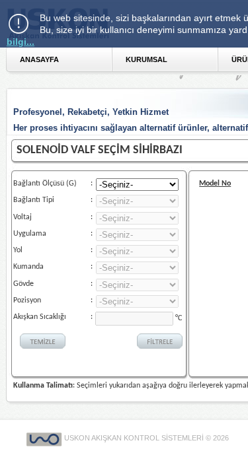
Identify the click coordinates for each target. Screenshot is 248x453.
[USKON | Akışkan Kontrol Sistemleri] (45, 438)
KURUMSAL (146, 59)
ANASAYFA (39, 59)
